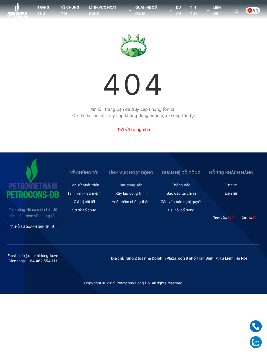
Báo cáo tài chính (181, 193)
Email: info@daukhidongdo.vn (33, 255)
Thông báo (181, 185)
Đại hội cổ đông (181, 210)
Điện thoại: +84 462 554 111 (33, 261)
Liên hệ (217, 10)
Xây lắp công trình (131, 193)
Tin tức (231, 185)
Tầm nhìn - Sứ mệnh (84, 193)
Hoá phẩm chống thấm (131, 201)
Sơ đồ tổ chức (84, 210)
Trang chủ (43, 10)
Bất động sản (131, 185)
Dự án (178, 10)
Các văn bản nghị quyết (181, 201)
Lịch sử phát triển (84, 185)
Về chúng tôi (70, 10)
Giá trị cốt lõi (84, 201)
